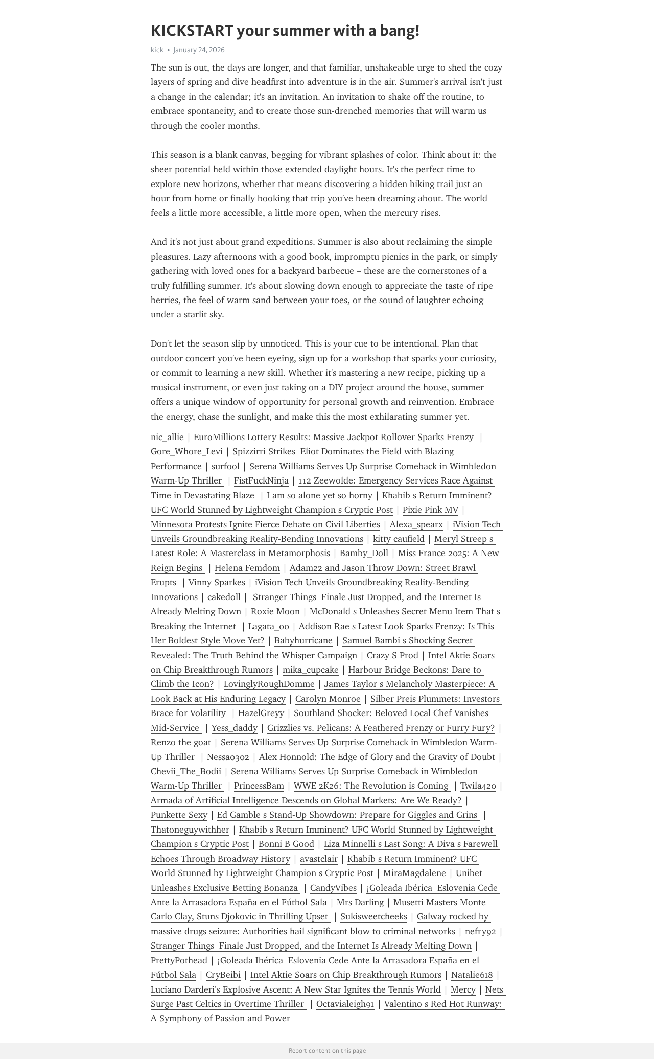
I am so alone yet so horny (319, 495)
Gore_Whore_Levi (187, 451)
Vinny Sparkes (217, 582)
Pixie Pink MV (430, 509)
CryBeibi (223, 974)
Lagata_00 (268, 626)
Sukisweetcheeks (373, 916)
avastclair (319, 858)
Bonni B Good (286, 843)
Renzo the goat (181, 742)
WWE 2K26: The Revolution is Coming (372, 785)
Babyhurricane (303, 640)
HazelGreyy (261, 713)
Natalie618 (472, 974)
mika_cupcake (311, 669)
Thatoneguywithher (190, 829)
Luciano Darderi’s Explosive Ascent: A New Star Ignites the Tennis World (296, 989)
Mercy (463, 989)
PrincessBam (259, 785)
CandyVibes (333, 887)
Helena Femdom (247, 567)
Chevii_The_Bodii (186, 771)
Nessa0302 (228, 757)
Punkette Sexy (179, 814)
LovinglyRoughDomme (269, 683)
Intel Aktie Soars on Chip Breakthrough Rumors (345, 974)
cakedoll (224, 597)
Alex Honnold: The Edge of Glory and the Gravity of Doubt (377, 757)
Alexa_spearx (416, 524)
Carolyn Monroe (328, 698)
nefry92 (480, 931)
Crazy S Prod (392, 655)
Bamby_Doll (364, 553)
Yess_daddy (235, 727)
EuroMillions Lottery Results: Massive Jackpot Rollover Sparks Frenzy (335, 437)
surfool (226, 466)
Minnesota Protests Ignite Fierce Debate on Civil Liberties (265, 524)
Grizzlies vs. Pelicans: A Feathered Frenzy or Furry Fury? (381, 727)
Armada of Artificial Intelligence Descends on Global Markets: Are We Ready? (306, 800)
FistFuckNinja (261, 480)
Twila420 (478, 785)
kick (157, 49)
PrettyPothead (179, 960)
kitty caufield (399, 538)
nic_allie (167, 437)
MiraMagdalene (414, 873)
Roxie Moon (275, 611)
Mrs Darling (360, 902)
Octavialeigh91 (345, 1003)
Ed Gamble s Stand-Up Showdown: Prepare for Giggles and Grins (348, 814)
